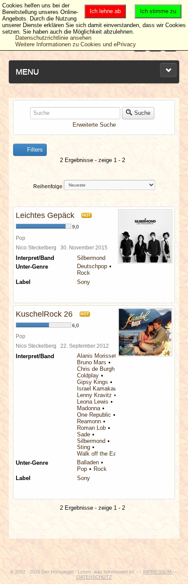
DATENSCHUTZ (94, 577)
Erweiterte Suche (94, 124)
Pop (82, 469)
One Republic (94, 414)
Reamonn (89, 421)
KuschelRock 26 (44, 314)
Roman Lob (91, 428)
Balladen (88, 462)
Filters (34, 149)
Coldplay (88, 375)
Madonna (88, 408)
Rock (83, 273)
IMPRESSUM (158, 571)
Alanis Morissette (99, 355)
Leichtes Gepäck (45, 215)
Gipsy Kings (92, 382)
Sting (83, 447)
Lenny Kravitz (94, 395)
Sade (83, 434)
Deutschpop (92, 266)
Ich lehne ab (105, 11)
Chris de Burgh (96, 369)
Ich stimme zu (158, 11)
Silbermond (91, 258)
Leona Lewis (92, 401)
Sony (83, 282)
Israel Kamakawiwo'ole (105, 388)
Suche (142, 113)
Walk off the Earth (100, 453)
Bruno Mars (91, 362)
